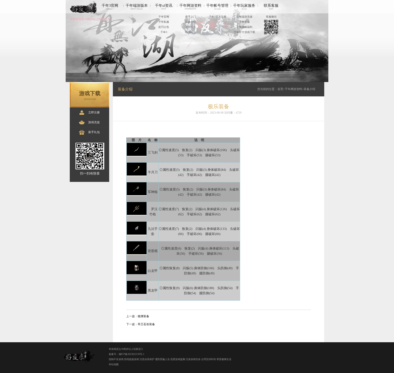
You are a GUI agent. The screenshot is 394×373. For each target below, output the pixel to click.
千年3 (163, 32)
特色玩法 (190, 32)
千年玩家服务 (244, 6)
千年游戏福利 (244, 27)
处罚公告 (163, 27)
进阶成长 (190, 27)
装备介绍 (190, 21)
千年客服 (244, 21)
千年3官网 (110, 6)
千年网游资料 (190, 6)
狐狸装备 (143, 316)
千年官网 (163, 16)
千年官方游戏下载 (244, 32)
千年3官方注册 (217, 16)
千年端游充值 (244, 16)
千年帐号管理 (217, 6)
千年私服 (163, 21)
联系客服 (271, 6)
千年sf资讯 (163, 6)
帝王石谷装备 (146, 324)
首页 (280, 89)
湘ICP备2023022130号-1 (131, 354)
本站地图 (114, 364)
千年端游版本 (137, 6)
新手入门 (190, 16)
